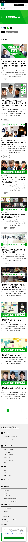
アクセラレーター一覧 (8, 439)
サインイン (17, 427)
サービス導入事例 (7, 475)
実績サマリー (6, 470)
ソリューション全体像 (8, 449)
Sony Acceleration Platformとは (10, 436)
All (2, 32)
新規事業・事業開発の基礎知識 (10, 498)
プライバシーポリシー (5, 521)
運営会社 (6, 442)
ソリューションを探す (8, 460)
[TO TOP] (26, 418)
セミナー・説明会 (7, 483)
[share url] (11, 28)
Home (4, 8)
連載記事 (6, 493)
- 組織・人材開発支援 (8, 454)
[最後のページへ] (20, 410)
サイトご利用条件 (5, 516)
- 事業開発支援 (7, 452)
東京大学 (8, 32)
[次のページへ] (16, 410)
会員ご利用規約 (4, 524)
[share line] (8, 28)
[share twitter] (5, 28)
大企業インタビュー (8, 495)
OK (14, 538)
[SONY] (3, 1)
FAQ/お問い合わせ (7, 508)
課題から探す (6, 462)
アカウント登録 (7, 427)
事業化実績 (6, 472)
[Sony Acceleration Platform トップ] (2, 4)
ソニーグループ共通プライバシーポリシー (10, 519)
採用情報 (6, 511)
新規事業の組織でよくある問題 (10, 501)
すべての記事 (6, 490)
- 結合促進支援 (7, 457)
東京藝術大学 (14, 32)
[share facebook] (2, 28)
